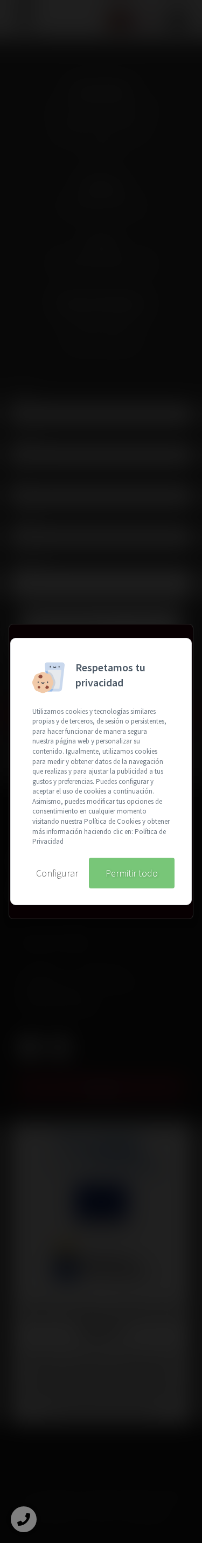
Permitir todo (132, 873)
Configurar (57, 873)
